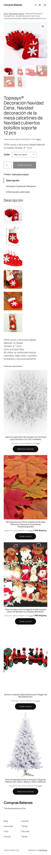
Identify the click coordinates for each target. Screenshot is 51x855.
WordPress (43, 850)
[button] (43, 26)
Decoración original (16, 13)
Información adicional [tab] (18, 192)
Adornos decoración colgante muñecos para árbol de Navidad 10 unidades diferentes (25, 610)
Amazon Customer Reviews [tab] (21, 186)
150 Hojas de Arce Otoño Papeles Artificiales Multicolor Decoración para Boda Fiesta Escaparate (25, 524)
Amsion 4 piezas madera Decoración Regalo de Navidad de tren (25, 695)
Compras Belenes (13, 4)
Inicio (6, 13)
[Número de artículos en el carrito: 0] (44, 4)
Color (7, 154)
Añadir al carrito (25, 165)
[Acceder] (39, 4)
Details (38, 139)
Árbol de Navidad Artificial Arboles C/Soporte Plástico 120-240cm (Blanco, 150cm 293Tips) (25, 780)
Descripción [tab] (12, 180)
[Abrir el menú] (35, 4)
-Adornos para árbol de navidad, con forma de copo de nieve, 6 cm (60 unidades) (25, 438)
